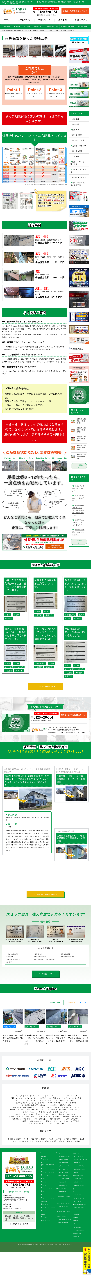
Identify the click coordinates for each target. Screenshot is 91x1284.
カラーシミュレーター (64, 1169)
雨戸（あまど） (30, 1112)
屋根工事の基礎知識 (63, 1222)
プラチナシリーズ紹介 (79, 1207)
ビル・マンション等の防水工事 (78, 183)
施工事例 (43, 1214)
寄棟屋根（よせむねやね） (72, 1116)
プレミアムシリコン (78, 1178)
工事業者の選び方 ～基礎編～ (64, 1197)
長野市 (10, 1139)
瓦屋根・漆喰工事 (67, 26)
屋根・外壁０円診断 (63, 1162)
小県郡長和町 (70, 614)
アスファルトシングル (35, 1123)
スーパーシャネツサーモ (79, 1156)
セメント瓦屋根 (70, 1103)
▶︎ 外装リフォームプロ (19, 1224)
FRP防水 (76, 1121)
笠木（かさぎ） (33, 1109)
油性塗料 (43, 1098)
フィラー (40, 1096)
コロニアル (60, 1123)
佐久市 (58, 1139)
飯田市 (69, 1141)
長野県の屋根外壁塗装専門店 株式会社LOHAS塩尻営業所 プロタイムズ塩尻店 (39, 1244)
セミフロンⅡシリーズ (79, 1198)
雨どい (54, 1114)
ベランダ (32, 1100)
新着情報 (71, 1002)
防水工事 (27, 26)
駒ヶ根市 (30, 1141)
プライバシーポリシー (79, 1230)
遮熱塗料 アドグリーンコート (81, 1182)
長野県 (16, 614)
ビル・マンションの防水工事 (49, 1198)
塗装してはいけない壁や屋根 (64, 1203)
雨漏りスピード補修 (63, 1159)
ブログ (84, 1002)
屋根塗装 (17, 26)
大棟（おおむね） (40, 1119)
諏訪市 (61, 1141)
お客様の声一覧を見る (46, 686)
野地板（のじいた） (17, 1109)
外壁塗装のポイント (63, 1191)
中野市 (21, 1141)
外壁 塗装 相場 (76, 1236)
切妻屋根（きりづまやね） (22, 1119)
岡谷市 (77, 1141)
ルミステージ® (77, 1194)
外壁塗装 (7, 26)
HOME (42, 1153)
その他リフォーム (79, 177)
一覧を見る (80, 466)
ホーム (7, 20)
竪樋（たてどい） (52, 1121)
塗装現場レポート (47, 1220)
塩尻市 (7, 663)
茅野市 (74, 1139)
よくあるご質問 (77, 1227)
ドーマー (16, 1121)
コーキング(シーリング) (14, 667)
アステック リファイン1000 (80, 1159)
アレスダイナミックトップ (80, 1204)
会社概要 (76, 1217)
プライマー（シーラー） (55, 1096)
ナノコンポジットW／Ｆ (79, 1169)
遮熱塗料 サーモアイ (79, 1172)
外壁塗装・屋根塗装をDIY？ (63, 1216)
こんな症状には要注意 (64, 1178)
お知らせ (76, 1220)
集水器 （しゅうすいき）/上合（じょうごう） (32, 1114)
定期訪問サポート (63, 1185)
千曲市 (50, 1139)
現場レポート (56, 1002)
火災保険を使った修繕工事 (49, 1207)
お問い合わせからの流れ (64, 1166)
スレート (49, 1123)
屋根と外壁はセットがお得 (65, 1219)
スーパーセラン (77, 1201)
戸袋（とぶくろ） (76, 1109)
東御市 (37, 611)
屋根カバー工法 (52, 26)
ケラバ (57, 1116)
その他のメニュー (77, 1233)
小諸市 (46, 1141)
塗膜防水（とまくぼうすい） (26, 1103)
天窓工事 (75, 156)
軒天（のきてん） (17, 1116)
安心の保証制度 (62, 1182)
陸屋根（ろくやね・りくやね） (51, 1103)
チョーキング (29, 1096)
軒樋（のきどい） (36, 1121)
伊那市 (38, 1141)
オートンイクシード (63, 1175)
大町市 (13, 1141)
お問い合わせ (76, 1223)
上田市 (18, 1139)
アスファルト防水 (44, 1100)
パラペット (66, 1121)
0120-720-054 (47, 12)
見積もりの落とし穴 (63, 1206)
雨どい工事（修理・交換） (77, 162)
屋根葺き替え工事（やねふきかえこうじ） (28, 1107)
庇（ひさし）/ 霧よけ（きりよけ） (54, 1109)
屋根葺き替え (38, 26)
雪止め (48, 1107)
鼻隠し (25, 1121)
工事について (60, 1153)
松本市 (7, 614)
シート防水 (70, 1100)
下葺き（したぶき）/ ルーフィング (66, 1107)
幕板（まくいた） (45, 1112)
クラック (19, 1096)
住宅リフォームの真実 (62, 1188)
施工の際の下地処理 (63, 1172)
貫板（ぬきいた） (45, 1116)
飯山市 (82, 1139)
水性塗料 (52, 1098)
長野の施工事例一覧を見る (47, 894)
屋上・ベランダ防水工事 (48, 1172)
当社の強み (76, 1214)
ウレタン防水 (59, 1100)
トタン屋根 (53, 1105)
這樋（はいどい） (61, 1112)
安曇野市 (34, 1139)
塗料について (76, 1153)
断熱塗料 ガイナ (78, 1162)
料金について (44, 1201)
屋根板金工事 (82, 26)
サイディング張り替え (78, 170)
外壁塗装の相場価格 (47, 1211)
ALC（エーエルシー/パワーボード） (24, 1098)
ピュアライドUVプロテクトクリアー (80, 1190)
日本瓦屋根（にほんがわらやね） (34, 1105)
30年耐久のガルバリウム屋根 (64, 1211)
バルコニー (22, 1100)
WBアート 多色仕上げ (79, 1166)
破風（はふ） (31, 1116)
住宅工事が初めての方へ (64, 1156)
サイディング (72, 1096)
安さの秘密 (45, 1204)
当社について (47, 974)
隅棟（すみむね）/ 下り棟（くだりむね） (65, 1119)
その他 (67, 618)
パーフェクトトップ (78, 1175)
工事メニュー (44, 1156)
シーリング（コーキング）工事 (70, 1098)
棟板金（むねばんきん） (68, 1114)
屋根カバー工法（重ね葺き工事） (47, 1164)
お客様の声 (45, 1217)
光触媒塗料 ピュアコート (80, 1185)
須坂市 (54, 1141)
